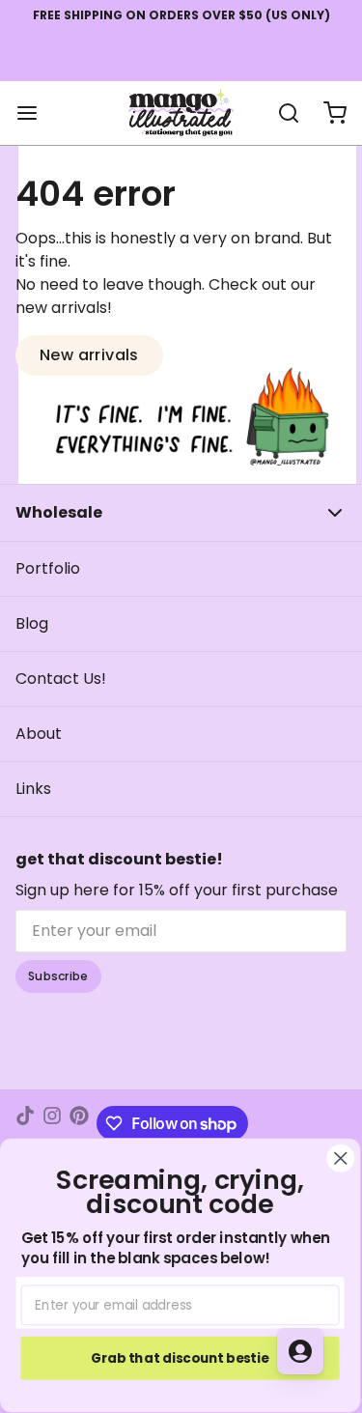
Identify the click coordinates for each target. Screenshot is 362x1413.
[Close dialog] (341, 1159)
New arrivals (89, 355)
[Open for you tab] (300, 1351)
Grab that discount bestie (180, 1357)
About (38, 733)
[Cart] (327, 113)
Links (33, 788)
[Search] (281, 113)
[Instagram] (52, 1123)
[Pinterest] (79, 1123)
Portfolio (47, 568)
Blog (31, 623)
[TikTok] (25, 1123)
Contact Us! (60, 678)
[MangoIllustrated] (180, 113)
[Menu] (34, 113)
